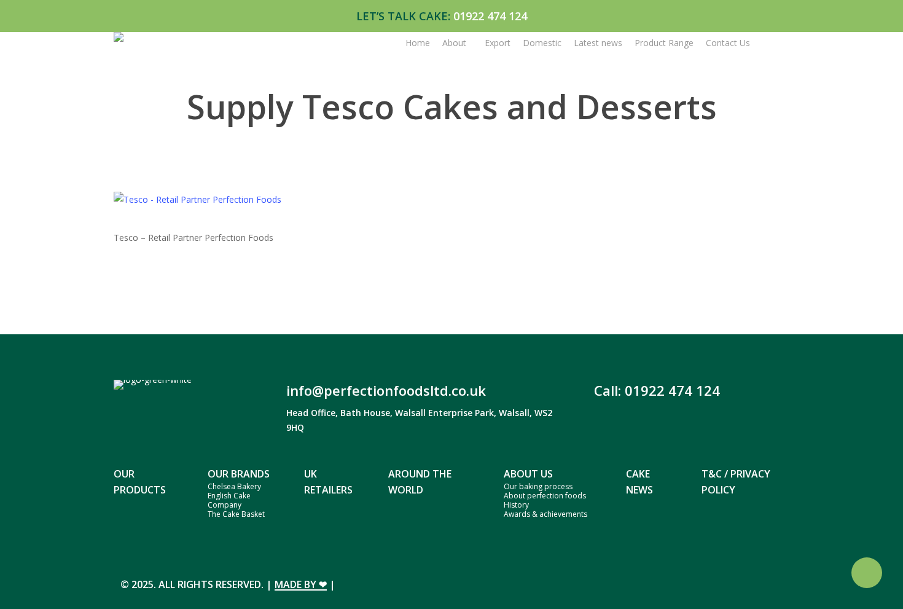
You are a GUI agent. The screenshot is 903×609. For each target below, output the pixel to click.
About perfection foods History (545, 500)
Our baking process (538, 486)
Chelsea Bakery (234, 486)
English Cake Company (229, 500)
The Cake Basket (236, 514)
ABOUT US (528, 474)
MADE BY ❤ (301, 584)
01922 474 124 (490, 16)
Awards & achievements (545, 514)
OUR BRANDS (239, 474)
